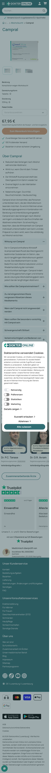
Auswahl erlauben (23, 416)
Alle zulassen (24, 426)
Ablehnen (23, 421)
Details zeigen (11, 409)
